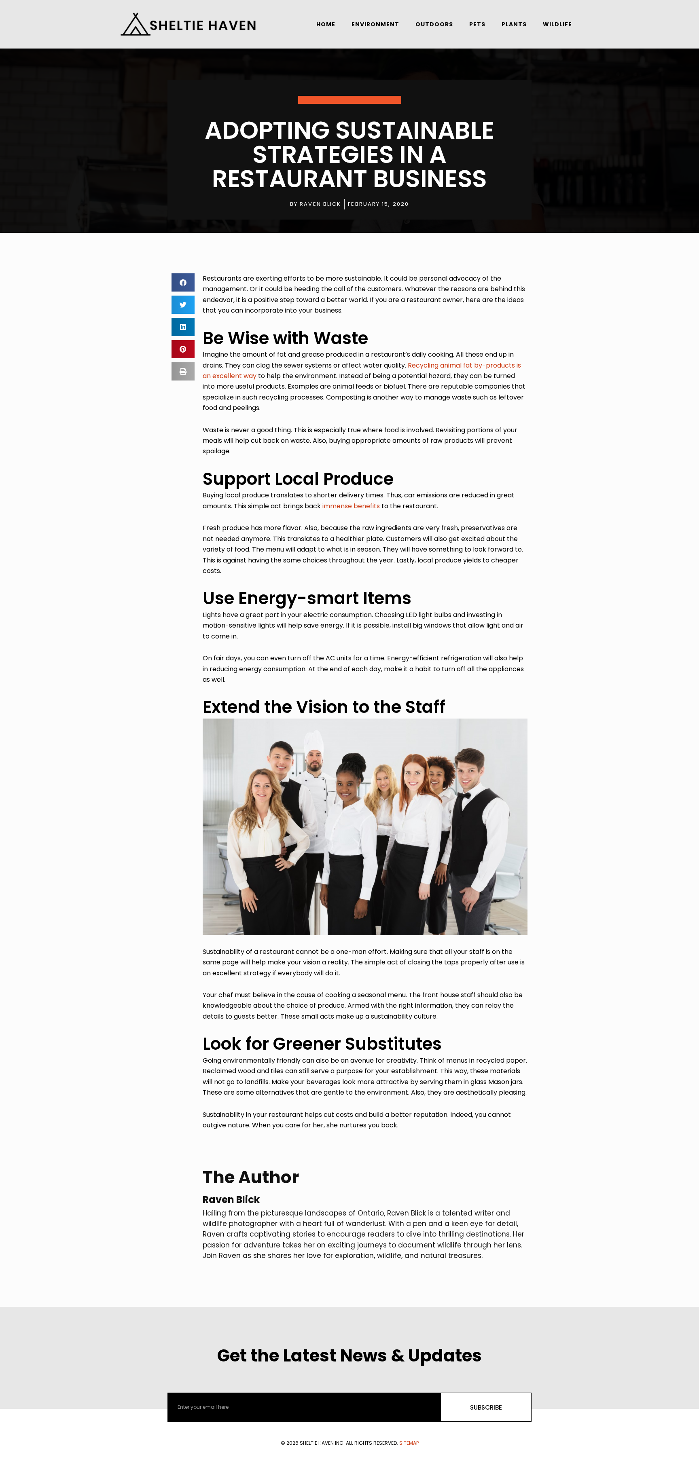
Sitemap (409, 1443)
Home (325, 24)
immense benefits (351, 506)
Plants (514, 24)
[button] (183, 282)
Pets (477, 24)
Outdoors (434, 24)
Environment (375, 24)
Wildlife (557, 24)
